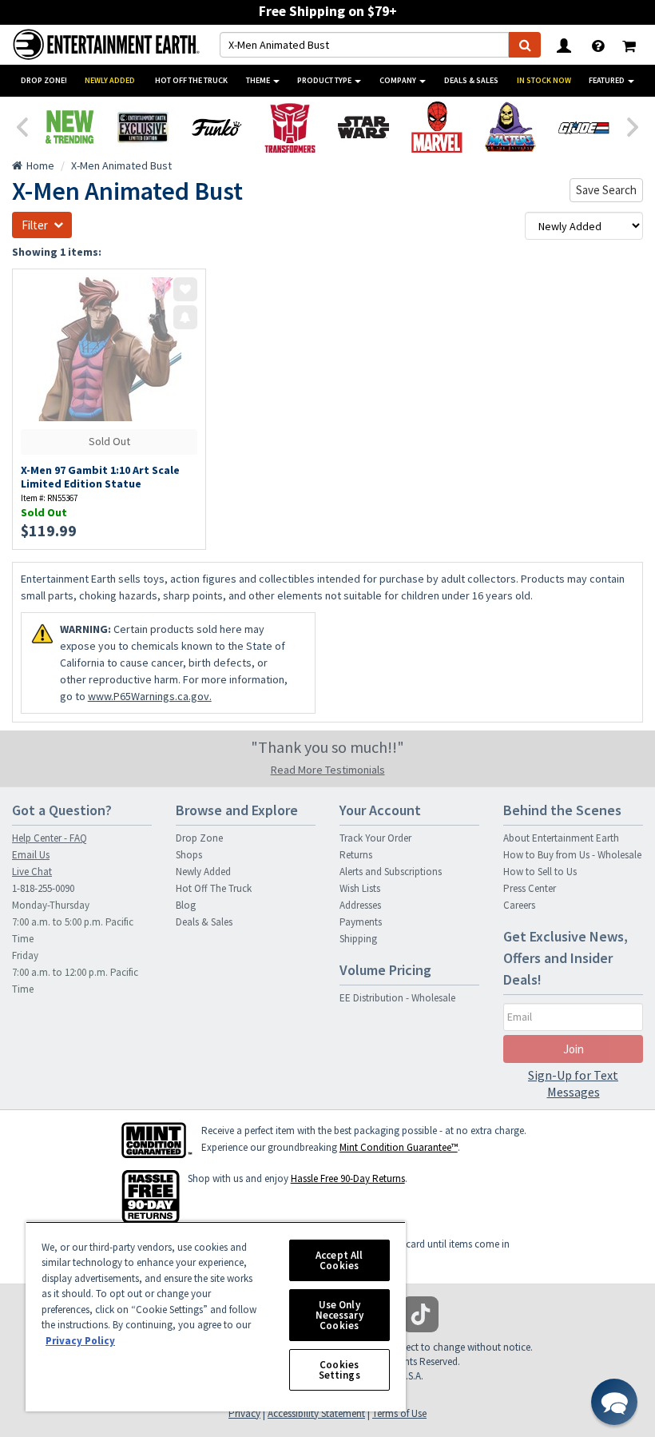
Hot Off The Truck (191, 80)
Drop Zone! (44, 80)
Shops (189, 855)
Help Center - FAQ (49, 838)
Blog (186, 905)
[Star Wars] (363, 127)
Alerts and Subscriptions (390, 871)
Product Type (325, 80)
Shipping (358, 938)
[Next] (633, 125)
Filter (35, 225)
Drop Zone (199, 838)
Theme (259, 80)
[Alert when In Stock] (185, 317)
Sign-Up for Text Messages (573, 1083)
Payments (360, 922)
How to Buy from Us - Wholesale (572, 855)
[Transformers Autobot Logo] (290, 127)
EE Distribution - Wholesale (397, 998)
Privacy (244, 1413)
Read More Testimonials (328, 769)
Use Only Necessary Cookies (339, 1315)
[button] (614, 1402)
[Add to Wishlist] (185, 289)
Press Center (529, 888)
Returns (355, 855)
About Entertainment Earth (561, 838)
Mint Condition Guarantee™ (398, 1147)
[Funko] (216, 127)
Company (398, 80)
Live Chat (32, 871)
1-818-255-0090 (43, 888)
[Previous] (21, 125)
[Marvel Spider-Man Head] (437, 127)
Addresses (360, 905)
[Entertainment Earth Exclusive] (143, 127)
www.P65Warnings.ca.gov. (150, 696)
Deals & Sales (471, 80)
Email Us (31, 855)
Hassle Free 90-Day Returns (348, 1178)
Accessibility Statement (316, 1413)
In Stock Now (544, 80)
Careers (519, 905)
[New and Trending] (69, 127)
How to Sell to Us (540, 871)
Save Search (606, 189)
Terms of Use (399, 1413)
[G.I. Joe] (584, 127)
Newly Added (110, 80)
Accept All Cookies (339, 1260)
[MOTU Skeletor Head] (510, 127)
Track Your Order (375, 838)
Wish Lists (359, 888)
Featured (607, 80)
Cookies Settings (339, 1370)
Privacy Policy (80, 1340)
